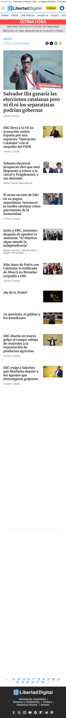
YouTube (30, 712)
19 (43, 679)
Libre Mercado (28, 15)
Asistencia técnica (27, 704)
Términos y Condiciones (26, 702)
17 (33, 679)
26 (32, 682)
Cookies (47, 702)
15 (23, 679)
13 (13, 679)
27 (37, 682)
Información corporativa (32, 699)
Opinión (4, 15)
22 (58, 679)
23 (17, 682)
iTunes (52, 712)
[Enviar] (56, 43)
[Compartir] (47, 43)
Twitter (19, 712)
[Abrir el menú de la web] (4, 8)
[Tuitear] (51, 43)
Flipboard (41, 712)
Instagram (25, 712)
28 (42, 682)
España (14, 15)
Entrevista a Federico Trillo (24, 2)
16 (28, 679)
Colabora (51, 8)
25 (27, 682)
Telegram (46, 712)
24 (22, 682)
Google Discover (35, 712)
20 (48, 679)
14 (18, 679)
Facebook (14, 712)
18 (38, 679)
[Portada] (24, 8)
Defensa (55, 15)
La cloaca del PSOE (46, 2)
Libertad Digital (33, 692)
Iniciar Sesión (62, 8)
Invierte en (42, 15)
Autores (45, 704)
